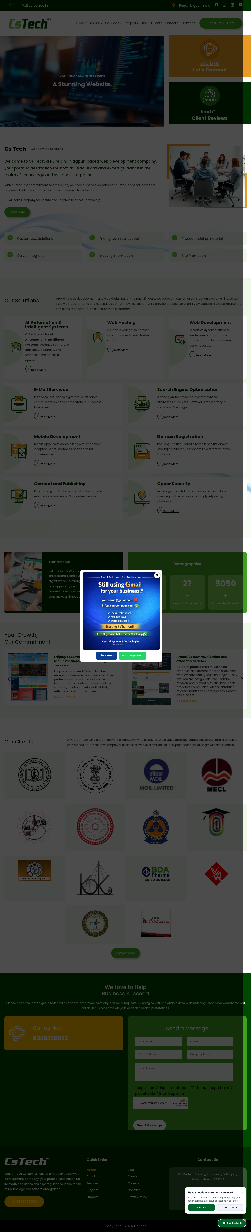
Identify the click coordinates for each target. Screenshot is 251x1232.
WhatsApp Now (132, 655)
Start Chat (201, 1207)
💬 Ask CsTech (232, 1223)
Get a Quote (230, 1207)
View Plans (106, 655)
